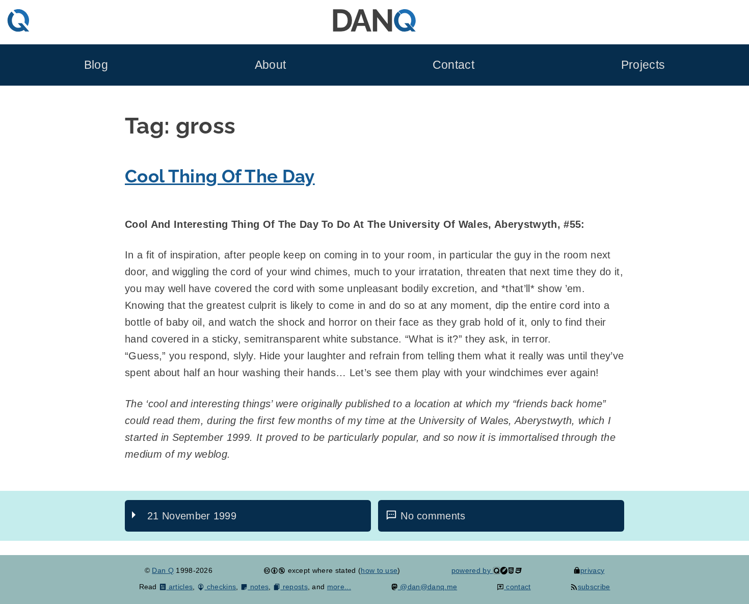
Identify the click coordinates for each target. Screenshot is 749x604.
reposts (294, 587)
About (270, 65)
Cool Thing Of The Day (220, 176)
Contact (453, 65)
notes (258, 587)
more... (339, 587)
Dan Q (163, 570)
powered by (472, 570)
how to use (379, 570)
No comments (433, 515)
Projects (643, 65)
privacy (592, 570)
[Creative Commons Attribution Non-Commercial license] (274, 570)
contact (517, 587)
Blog (96, 65)
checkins (220, 587)
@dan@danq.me (427, 587)
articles (180, 587)
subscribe (594, 587)
